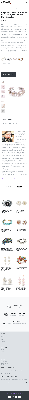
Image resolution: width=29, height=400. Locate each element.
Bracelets (14, 8)
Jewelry (8, 8)
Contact (3, 351)
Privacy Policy (4, 361)
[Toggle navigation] (26, 2)
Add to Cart (9, 74)
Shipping (3, 336)
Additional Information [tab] (10, 123)
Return (2, 338)
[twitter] (1, 373)
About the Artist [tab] (8, 119)
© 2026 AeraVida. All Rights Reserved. (14, 393)
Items (5, 63)
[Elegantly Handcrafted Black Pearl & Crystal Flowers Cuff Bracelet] (9, 58)
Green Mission (4, 363)
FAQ (2, 339)
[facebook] (3, 373)
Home (4, 8)
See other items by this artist (8, 178)
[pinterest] (7, 373)
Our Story (3, 349)
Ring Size (3, 341)
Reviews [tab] (5, 127)
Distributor (3, 353)
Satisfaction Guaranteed (6, 364)
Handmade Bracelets (21, 8)
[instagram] (5, 373)
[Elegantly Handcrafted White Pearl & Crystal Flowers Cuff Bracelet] (4, 58)
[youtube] (9, 373)
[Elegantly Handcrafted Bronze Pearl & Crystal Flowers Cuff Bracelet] (20, 58)
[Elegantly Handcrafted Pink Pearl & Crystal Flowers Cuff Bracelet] (15, 58)
